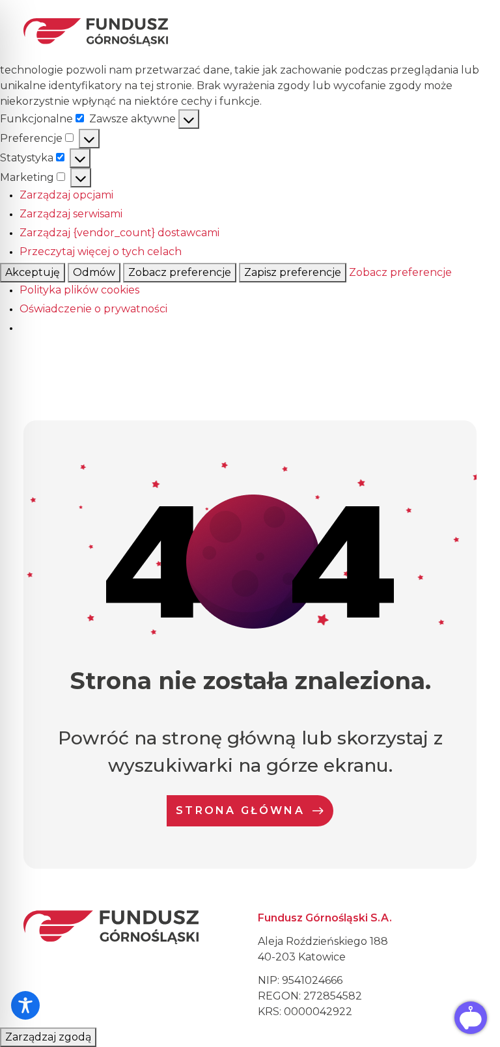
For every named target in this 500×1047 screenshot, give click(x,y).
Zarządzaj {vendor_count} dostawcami (119, 232)
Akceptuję (32, 272)
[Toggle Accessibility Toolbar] (25, 1005)
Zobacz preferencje (179, 272)
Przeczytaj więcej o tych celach (101, 251)
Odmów (94, 272)
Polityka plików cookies (79, 290)
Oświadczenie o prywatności (93, 309)
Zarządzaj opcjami (66, 195)
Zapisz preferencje (292, 272)
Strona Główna (240, 810)
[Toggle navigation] (464, 31)
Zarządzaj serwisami (71, 214)
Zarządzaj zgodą (48, 1037)
